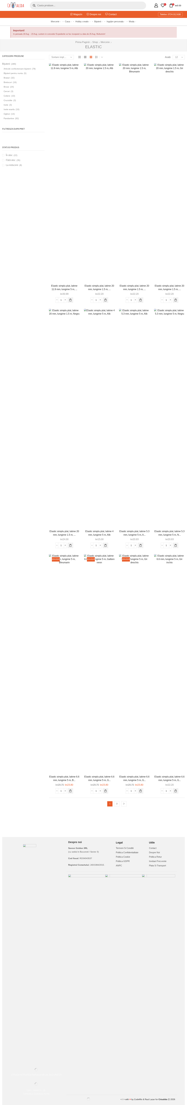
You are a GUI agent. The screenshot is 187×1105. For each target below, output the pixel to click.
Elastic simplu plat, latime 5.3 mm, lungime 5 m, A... (134, 533)
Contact (113, 14)
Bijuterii (97, 21)
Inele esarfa (9, 109)
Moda (131, 21)
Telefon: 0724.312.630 (170, 14)
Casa (67, 21)
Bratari (7, 78)
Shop (95, 42)
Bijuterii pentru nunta (13, 73)
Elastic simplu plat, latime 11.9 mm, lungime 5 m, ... (64, 288)
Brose (6, 87)
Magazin (77, 14)
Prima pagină (82, 42)
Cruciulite (8, 100)
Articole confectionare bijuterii (17, 69)
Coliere (7, 96)
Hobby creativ (82, 21)
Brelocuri (8, 82)
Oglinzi (7, 114)
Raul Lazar (150, 1099)
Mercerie (55, 21)
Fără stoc (13, 160)
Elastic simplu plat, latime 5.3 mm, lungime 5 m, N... (169, 533)
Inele (6, 105)
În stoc (11, 155)
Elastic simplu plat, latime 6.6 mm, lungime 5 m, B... (64, 778)
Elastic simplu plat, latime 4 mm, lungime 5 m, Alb (99, 533)
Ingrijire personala (115, 21)
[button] (70, 300)
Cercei (7, 91)
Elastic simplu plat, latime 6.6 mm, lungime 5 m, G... (99, 778)
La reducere (14, 165)
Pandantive (9, 118)
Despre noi (95, 14)
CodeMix (138, 1099)
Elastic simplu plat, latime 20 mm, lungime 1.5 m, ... (99, 288)
